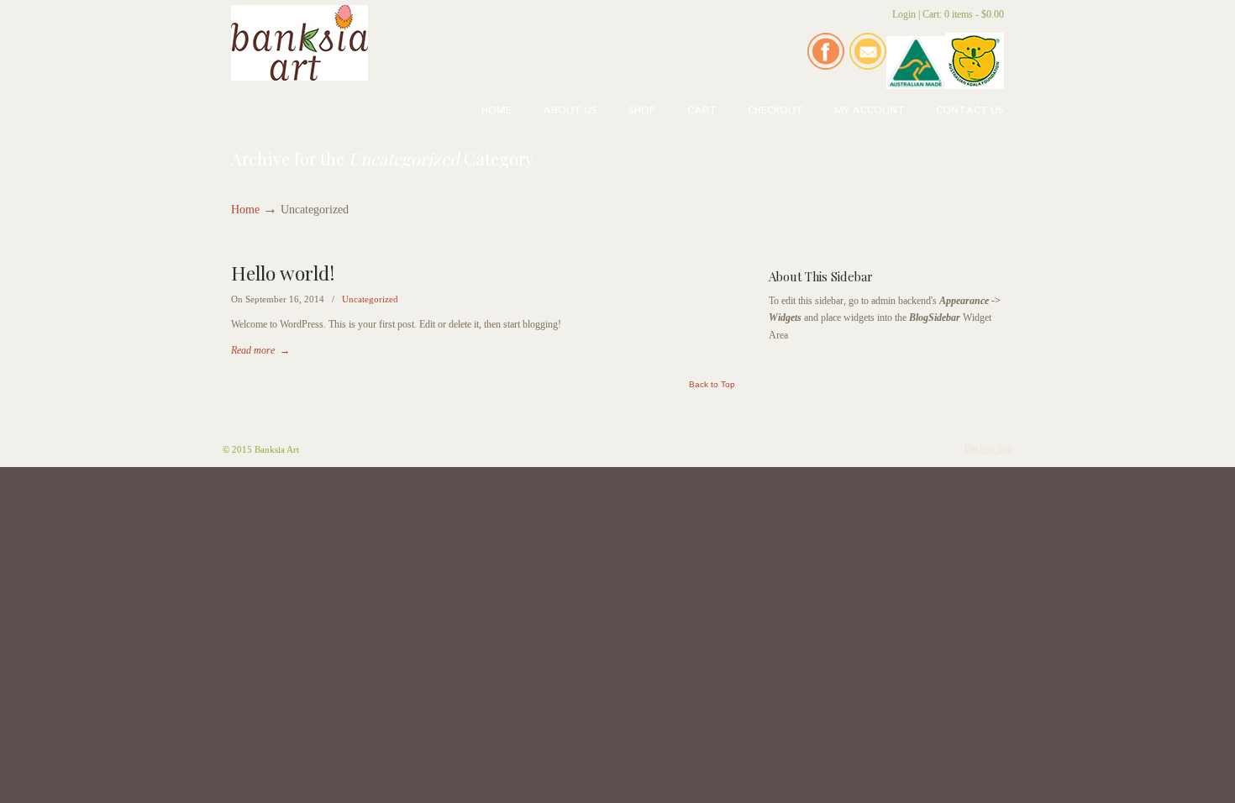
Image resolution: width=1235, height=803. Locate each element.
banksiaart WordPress (299, 43)
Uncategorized (370, 299)
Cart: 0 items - (963, 14)
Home (245, 209)
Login (904, 14)
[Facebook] (825, 66)
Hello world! (282, 273)
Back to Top (712, 385)
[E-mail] (867, 66)
